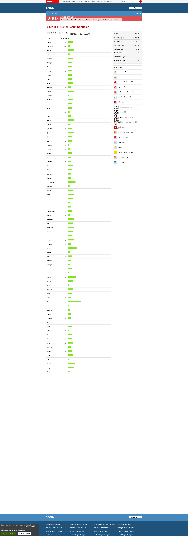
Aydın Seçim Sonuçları (101, 531)
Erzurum (49, 166)
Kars (48, 223)
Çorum (49, 137)
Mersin (49, 277)
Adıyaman (50, 46)
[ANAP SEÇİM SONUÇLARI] (115, 77)
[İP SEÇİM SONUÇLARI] (115, 102)
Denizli (49, 141)
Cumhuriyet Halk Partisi (125, 92)
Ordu (48, 298)
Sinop (49, 326)
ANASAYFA (75, 1)
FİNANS (93, 1)
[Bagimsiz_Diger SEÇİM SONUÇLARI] (115, 147)
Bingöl (49, 108)
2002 (53, 18)
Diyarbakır (50, 145)
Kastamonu (50, 227)
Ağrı (48, 54)
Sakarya (49, 310)
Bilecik (49, 104)
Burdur (49, 120)
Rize (48, 306)
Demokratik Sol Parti (124, 97)
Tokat (48, 343)
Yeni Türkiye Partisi (124, 157)
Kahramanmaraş (52, 211)
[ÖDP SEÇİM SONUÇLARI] (115, 122)
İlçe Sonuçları (107, 20)
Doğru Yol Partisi (123, 137)
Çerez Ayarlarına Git (24, 533)
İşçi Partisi (121, 102)
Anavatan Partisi (123, 77)
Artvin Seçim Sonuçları (77, 531)
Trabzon (49, 347)
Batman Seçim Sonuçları (78, 535)
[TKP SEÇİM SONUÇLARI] (115, 132)
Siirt (48, 322)
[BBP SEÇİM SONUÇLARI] (115, 87)
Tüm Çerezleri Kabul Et (8, 533)
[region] (19, 530)
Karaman (50, 219)
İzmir (48, 207)
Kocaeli (49, 252)
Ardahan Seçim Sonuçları (54, 531)
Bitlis (48, 112)
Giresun (49, 178)
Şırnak (49, 331)
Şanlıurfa (49, 318)
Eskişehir (49, 170)
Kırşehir (49, 248)
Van (48, 359)
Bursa (49, 124)
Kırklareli (49, 244)
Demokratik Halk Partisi (125, 152)
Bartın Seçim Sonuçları (53, 535)
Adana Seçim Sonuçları (53, 524)
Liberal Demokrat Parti (125, 107)
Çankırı (49, 133)
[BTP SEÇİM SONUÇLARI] (115, 82)
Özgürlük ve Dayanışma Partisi (127, 122)
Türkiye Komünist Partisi (125, 132)
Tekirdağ (49, 339)
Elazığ (49, 157)
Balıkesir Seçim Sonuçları (126, 531)
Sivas (48, 335)
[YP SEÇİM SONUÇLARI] (115, 162)
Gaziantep (50, 174)
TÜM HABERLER (108, 1)
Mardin (49, 273)
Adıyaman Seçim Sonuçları (78, 524)
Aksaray (49, 58)
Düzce (49, 149)
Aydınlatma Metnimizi (8, 530)
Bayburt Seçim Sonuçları (102, 535)
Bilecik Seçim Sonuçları (125, 535)
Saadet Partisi (122, 127)
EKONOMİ (86, 1)
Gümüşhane (50, 182)
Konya (49, 256)
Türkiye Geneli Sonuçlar (69, 20)
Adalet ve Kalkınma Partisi (126, 72)
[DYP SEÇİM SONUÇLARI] (115, 137)
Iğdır (48, 195)
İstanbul (49, 203)
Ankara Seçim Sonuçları (101, 528)
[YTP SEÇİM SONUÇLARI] (115, 157)
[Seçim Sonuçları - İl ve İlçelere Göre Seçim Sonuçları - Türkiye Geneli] (50, 8)
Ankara (49, 67)
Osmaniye (50, 302)
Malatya (49, 265)
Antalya (49, 71)
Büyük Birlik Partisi (124, 87)
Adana (49, 42)
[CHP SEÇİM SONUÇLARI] (115, 92)
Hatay (49, 190)
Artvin (49, 79)
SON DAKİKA (66, 1)
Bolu (48, 116)
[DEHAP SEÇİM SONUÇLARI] (115, 152)
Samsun (49, 314)
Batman (49, 96)
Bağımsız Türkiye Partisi (125, 82)
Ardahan (49, 75)
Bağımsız (120, 147)
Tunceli (49, 351)
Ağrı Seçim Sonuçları (124, 524)
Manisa (49, 269)
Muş (48, 285)
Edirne (49, 153)
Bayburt (49, 100)
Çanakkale (50, 129)
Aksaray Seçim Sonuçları (54, 528)
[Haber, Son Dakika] (52, 1)
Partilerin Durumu (85, 20)
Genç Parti (121, 142)
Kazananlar (117, 20)
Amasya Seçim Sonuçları (78, 528)
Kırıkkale (49, 240)
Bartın (49, 91)
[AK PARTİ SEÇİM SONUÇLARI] (115, 72)
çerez (33, 525)
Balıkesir (49, 87)
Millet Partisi (122, 112)
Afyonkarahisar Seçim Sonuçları (104, 524)
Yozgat (49, 368)
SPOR (80, 1)
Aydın (48, 83)
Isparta (49, 199)
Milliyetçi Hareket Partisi (125, 117)
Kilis (48, 236)
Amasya (49, 63)
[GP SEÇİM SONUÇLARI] (115, 142)
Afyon (49, 50)
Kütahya (49, 260)
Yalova (49, 364)
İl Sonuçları (97, 20)
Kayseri (49, 232)
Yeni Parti (121, 162)
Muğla (49, 281)
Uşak (48, 355)
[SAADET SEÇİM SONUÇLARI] (115, 127)
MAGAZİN (99, 1)
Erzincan (49, 162)
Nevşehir (49, 289)
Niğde (49, 293)
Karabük (49, 215)
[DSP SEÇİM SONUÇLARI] (115, 97)
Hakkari (49, 186)
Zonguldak (50, 372)
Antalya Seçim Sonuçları (126, 528)
